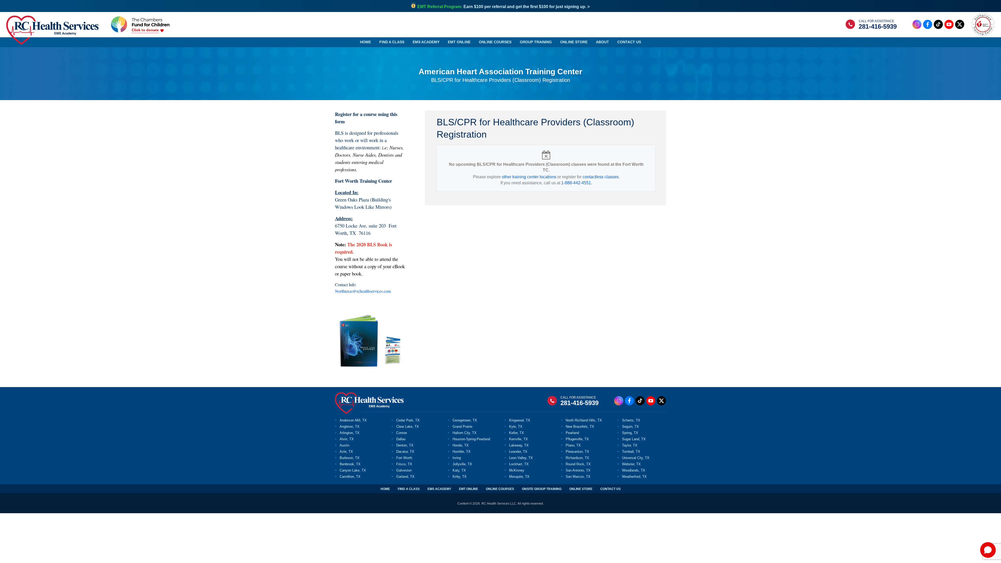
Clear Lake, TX (407, 427)
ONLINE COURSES (500, 489)
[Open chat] (988, 550)
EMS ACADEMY (439, 489)
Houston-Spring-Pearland (471, 439)
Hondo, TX (461, 445)
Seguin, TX (630, 427)
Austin (344, 445)
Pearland (572, 433)
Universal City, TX (635, 458)
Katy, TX (459, 470)
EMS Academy (426, 42)
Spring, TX (630, 433)
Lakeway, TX (519, 445)
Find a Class (391, 42)
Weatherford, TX (634, 477)
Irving (457, 458)
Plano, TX (573, 445)
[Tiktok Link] (938, 24)
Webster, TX (631, 464)
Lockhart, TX (519, 464)
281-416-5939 (878, 26)
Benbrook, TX (350, 464)
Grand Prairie (462, 427)
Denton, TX (404, 445)
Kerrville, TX (518, 439)
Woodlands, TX (633, 470)
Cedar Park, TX (408, 420)
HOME (385, 489)
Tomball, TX (631, 452)
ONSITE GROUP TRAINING (541, 489)
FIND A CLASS (409, 489)
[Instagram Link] (916, 24)
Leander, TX (518, 452)
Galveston (404, 470)
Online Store (574, 42)
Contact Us (629, 42)
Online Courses (495, 42)
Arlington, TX (349, 433)
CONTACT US (610, 489)
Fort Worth (404, 458)
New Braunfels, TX (580, 427)
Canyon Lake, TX (353, 470)
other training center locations (529, 177)
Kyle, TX (515, 427)
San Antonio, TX (578, 470)
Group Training (536, 42)
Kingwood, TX (519, 420)
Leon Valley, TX (521, 458)
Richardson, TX (577, 458)
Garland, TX (405, 477)
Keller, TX (516, 433)
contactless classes (601, 177)
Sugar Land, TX (634, 439)
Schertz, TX (631, 420)
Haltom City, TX (465, 433)
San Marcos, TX (578, 477)
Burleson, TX (349, 458)
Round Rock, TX (578, 464)
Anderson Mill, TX (353, 420)
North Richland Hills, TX (584, 420)
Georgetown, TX (465, 420)
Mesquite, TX (519, 477)
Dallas (401, 439)
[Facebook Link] (927, 24)
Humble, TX (462, 452)
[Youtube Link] (949, 24)
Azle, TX (346, 452)
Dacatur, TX (405, 452)
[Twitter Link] (959, 24)
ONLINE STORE (581, 489)
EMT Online (459, 42)
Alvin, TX (347, 439)
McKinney (516, 470)
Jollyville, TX (462, 464)
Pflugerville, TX (577, 439)
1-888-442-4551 (576, 183)
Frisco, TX (404, 464)
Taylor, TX (629, 445)
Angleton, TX (349, 427)
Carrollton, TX (350, 477)
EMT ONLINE (468, 489)
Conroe (401, 433)
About (602, 42)
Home (365, 42)
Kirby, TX (460, 477)
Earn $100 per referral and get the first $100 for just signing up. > (503, 6)
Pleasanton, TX (577, 452)
